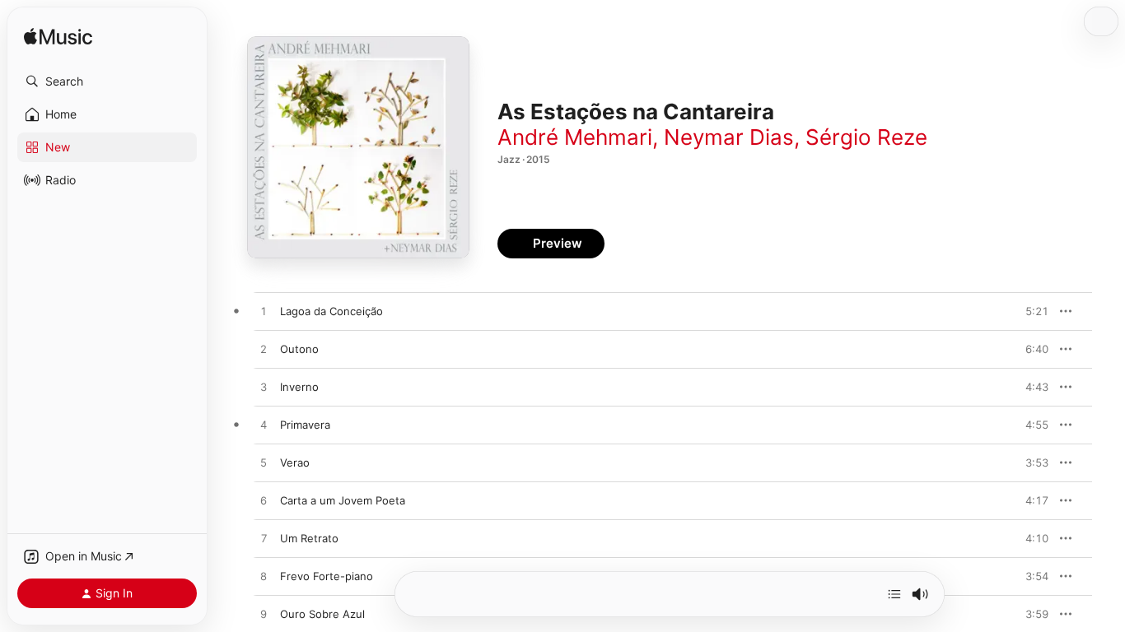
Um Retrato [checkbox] (309, 538)
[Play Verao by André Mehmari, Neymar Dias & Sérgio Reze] (263, 463)
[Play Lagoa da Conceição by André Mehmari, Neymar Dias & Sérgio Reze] (263, 311)
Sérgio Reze (866, 137)
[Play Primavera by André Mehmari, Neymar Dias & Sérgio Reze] (263, 425)
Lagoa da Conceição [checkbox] (331, 311)
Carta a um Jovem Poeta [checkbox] (342, 500)
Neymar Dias (729, 137)
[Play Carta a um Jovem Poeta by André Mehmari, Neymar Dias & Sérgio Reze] (263, 501)
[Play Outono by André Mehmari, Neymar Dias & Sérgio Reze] (263, 349)
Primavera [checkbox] (305, 424)
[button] (107, 81)
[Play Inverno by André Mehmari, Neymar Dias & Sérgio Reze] (263, 387)
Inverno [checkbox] (299, 386)
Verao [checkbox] (295, 462)
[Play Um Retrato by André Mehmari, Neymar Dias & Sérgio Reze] (263, 539)
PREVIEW (1030, 311)
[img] (58, 37)
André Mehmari (574, 137)
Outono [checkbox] (299, 349)
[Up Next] (894, 594)
